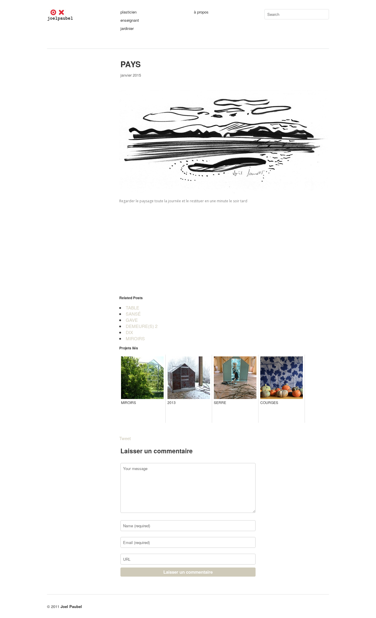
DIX (129, 332)
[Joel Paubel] (78, 18)
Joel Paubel (71, 606)
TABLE (132, 307)
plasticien (128, 12)
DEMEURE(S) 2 (141, 326)
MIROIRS (135, 338)
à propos (201, 12)
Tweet (125, 438)
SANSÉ (133, 314)
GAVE (132, 320)
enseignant (129, 20)
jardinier (127, 28)
